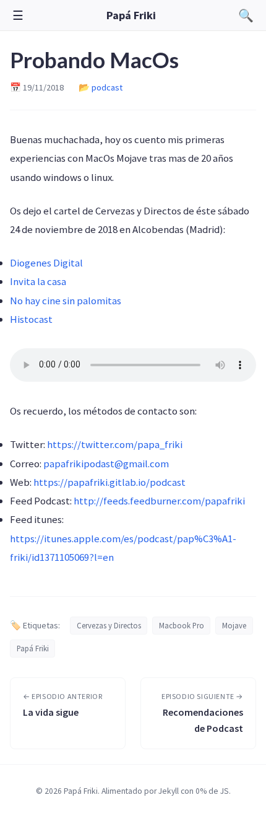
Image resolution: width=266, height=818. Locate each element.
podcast (107, 87)
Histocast (31, 319)
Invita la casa (38, 281)
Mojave (234, 625)
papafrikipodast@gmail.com (106, 463)
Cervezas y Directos (109, 625)
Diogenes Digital (46, 263)
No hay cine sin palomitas (65, 300)
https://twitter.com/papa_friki (114, 444)
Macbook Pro (181, 625)
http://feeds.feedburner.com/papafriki (159, 501)
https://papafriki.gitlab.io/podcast (109, 482)
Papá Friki (131, 15)
